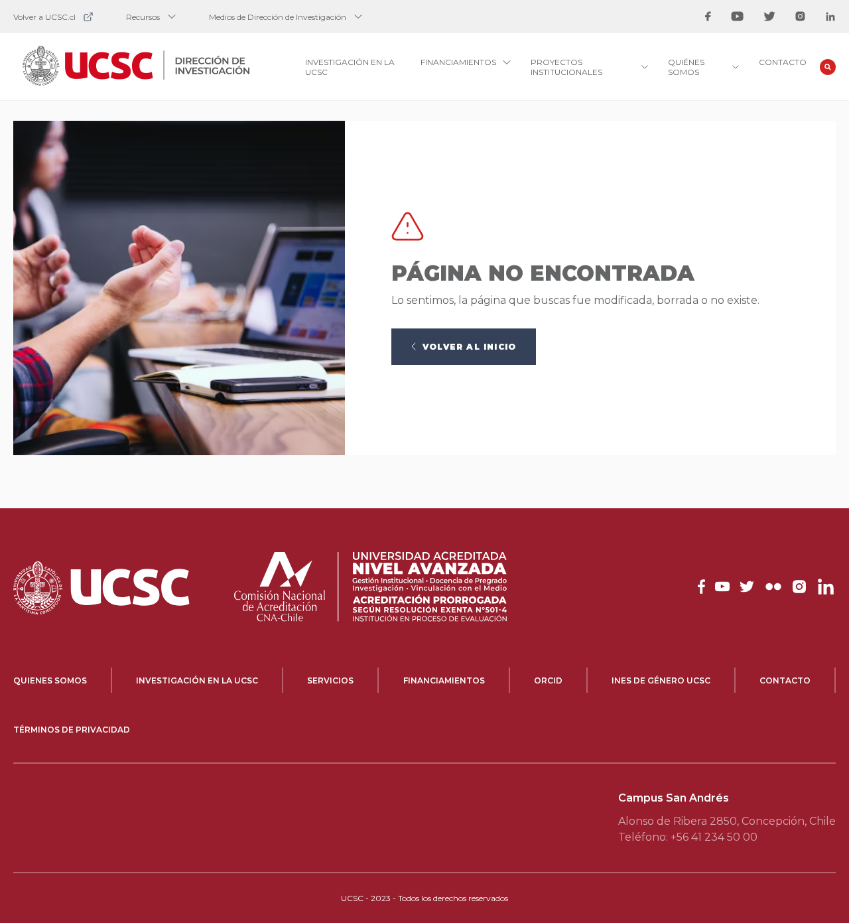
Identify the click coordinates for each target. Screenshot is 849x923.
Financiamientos (444, 680)
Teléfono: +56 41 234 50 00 (687, 837)
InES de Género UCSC (661, 680)
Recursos (143, 17)
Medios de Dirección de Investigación (277, 17)
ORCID (548, 680)
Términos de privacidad (71, 730)
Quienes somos (50, 680)
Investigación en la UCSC (197, 680)
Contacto (783, 62)
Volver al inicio (469, 347)
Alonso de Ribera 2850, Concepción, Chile (727, 821)
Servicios (330, 680)
